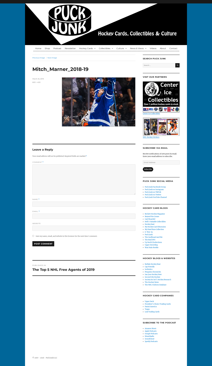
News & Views (137, 48)
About (163, 48)
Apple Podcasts (151, 331)
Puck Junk (149, 235)
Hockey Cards (86, 48)
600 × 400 (36, 82)
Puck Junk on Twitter (153, 195)
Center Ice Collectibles (151, 114)
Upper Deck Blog (151, 245)
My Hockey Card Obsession (155, 227)
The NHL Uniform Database (155, 285)
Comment (38, 162)
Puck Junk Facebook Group (155, 187)
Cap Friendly (149, 267)
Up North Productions (153, 242)
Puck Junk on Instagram (154, 189)
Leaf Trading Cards (152, 312)
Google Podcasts (151, 334)
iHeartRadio (149, 336)
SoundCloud (149, 339)
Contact (173, 48)
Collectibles (104, 48)
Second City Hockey (152, 277)
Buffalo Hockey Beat (152, 264)
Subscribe (148, 169)
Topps (147, 309)
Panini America (151, 307)
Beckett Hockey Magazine (155, 214)
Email (36, 211)
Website (36, 223)
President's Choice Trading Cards (158, 304)
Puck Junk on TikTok (153, 192)
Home (38, 48)
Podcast (57, 48)
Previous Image (38, 58)
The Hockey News (152, 282)
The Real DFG (150, 240)
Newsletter (70, 48)
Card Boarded (150, 219)
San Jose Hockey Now (153, 274)
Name (36, 199)
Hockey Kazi (149, 224)
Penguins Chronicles (153, 272)
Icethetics (148, 269)
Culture (120, 48)
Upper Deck (149, 301)
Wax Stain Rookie (151, 247)
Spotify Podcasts (151, 341)
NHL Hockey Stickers (151, 137)
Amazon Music (150, 328)
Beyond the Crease (152, 216)
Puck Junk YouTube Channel (156, 197)
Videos (153, 48)
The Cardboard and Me (153, 237)
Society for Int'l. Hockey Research (158, 280)
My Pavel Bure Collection (154, 229)
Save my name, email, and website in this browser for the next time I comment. (66, 236)
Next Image (52, 58)
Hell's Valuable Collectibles (155, 222)
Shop (47, 48)
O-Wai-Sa (149, 232)
